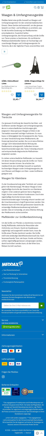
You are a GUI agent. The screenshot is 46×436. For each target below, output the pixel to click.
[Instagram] (3, 376)
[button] (18, 94)
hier (37, 425)
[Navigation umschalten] (4, 7)
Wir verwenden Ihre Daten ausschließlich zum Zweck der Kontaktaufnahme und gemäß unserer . (22, 311)
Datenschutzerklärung (34, 313)
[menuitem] (19, 432)
